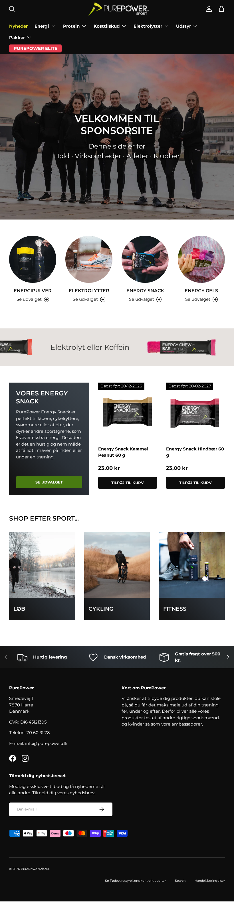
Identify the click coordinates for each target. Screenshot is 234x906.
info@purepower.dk (46, 743)
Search (180, 881)
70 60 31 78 (38, 732)
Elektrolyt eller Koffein (73, 347)
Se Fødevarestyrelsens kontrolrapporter (135, 881)
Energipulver (33, 290)
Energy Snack (145, 290)
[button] (221, 9)
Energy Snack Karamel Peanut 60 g (123, 452)
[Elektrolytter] (88, 259)
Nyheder (18, 26)
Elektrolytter (89, 290)
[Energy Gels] (201, 259)
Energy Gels (201, 290)
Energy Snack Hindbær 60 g (195, 452)
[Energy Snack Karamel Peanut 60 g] (127, 412)
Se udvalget (49, 482)
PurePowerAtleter (35, 869)
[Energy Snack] (145, 259)
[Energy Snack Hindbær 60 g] (195, 412)
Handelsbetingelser (210, 881)
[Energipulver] (32, 259)
